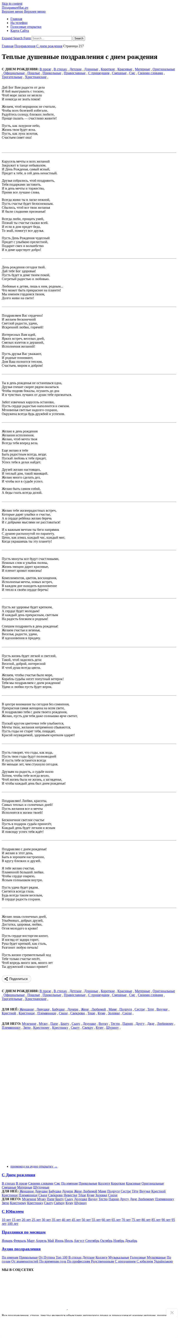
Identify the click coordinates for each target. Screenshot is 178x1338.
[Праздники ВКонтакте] (35, 1308)
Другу (140, 1023)
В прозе (21, 1183)
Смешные (119, 73)
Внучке (162, 1009)
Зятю (27, 1027)
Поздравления (24, 46)
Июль (68, 1240)
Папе (54, 1023)
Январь (7, 1240)
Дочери (72, 1009)
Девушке (42, 1009)
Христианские (35, 77)
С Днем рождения (18, 1175)
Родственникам (102, 1261)
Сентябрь (92, 1240)
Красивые (124, 69)
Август (79, 1240)
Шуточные (41, 1187)
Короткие (108, 69)
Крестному (41, 1027)
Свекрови (77, 1013)
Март (31, 1240)
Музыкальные (118, 1257)
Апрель (41, 1240)
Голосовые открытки (25, 27)
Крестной (9, 1013)
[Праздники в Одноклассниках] (100, 1308)
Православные (75, 73)
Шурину (112, 1027)
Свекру (87, 1027)
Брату (65, 1023)
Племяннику (11, 1027)
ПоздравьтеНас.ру (15, 7)
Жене (85, 1009)
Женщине (27, 1009)
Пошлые (33, 73)
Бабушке (58, 1009)
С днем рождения (49, 46)
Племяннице (46, 1013)
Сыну (76, 1023)
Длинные (91, 69)
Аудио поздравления (21, 1249)
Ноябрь (118, 1240)
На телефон (19, 23)
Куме (101, 1013)
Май (51, 1240)
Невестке (70, 1195)
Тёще (82, 1195)
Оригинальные (164, 69)
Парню (127, 1023)
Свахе (63, 1013)
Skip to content (12, 3)
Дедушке (89, 1023)
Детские (75, 69)
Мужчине (29, 1023)
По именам (69, 1183)
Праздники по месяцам (24, 1232)
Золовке (114, 1013)
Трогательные (12, 77)
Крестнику (60, 1027)
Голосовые (138, 1257)
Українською (163, 1261)
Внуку (103, 1023)
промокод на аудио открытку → (34, 1166)
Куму (100, 1027)
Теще (91, 1013)
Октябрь (106, 1240)
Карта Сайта (19, 30)
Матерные (142, 69)
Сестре (140, 1009)
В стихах (8, 1183)
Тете (150, 1009)
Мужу (43, 1023)
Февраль (19, 1240)
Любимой (98, 1009)
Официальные (14, 73)
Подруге (125, 1009)
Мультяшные (156, 1257)
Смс (132, 73)
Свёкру (59, 1203)
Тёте (135, 1191)
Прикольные (52, 73)
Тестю (115, 1023)
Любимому (165, 1023)
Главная (16, 19)
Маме (113, 1009)
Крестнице (27, 1013)
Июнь (59, 1240)
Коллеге (104, 1183)
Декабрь (131, 1240)
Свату (75, 1027)
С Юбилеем (13, 1211)
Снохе (127, 1013)
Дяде (150, 1023)
